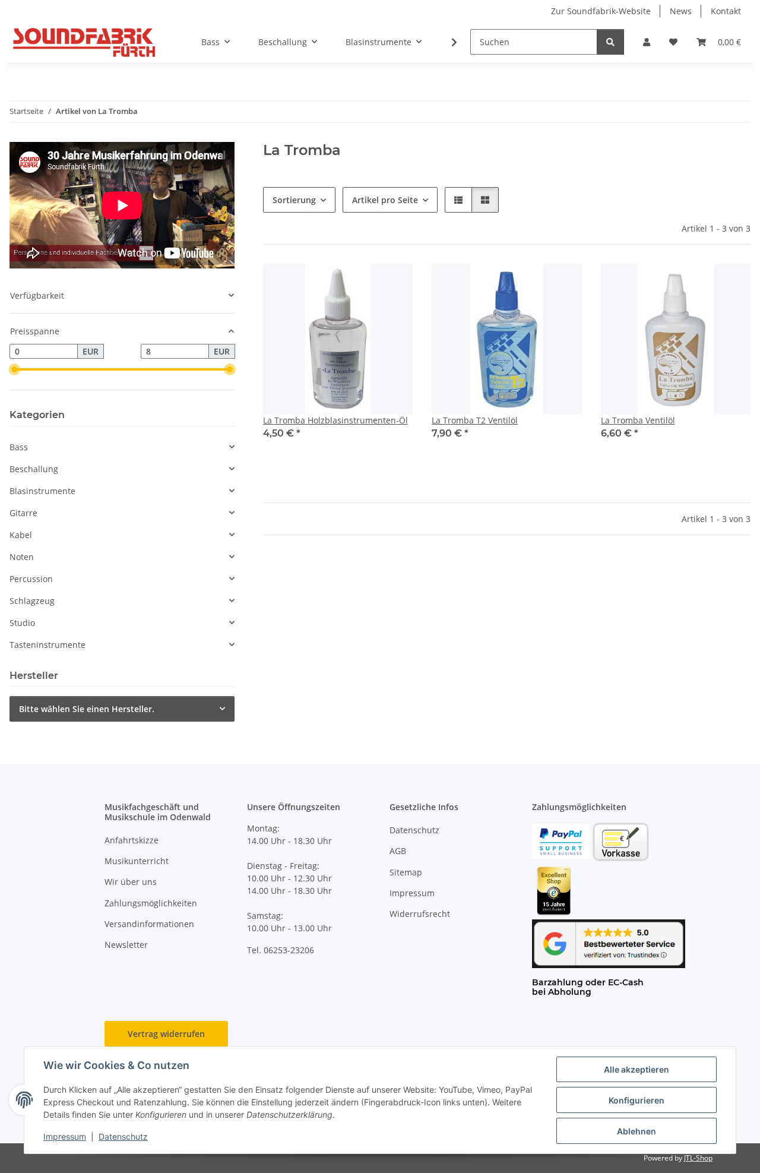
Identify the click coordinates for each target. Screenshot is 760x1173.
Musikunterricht (136, 861)
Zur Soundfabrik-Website (601, 11)
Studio (22, 622)
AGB (398, 850)
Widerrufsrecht (420, 913)
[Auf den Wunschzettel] (392, 284)
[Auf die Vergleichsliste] (362, 284)
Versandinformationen (149, 923)
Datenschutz (123, 1136)
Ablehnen (636, 1131)
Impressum (64, 1136)
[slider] (14, 369)
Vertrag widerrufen (166, 1033)
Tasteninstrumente (48, 644)
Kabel (21, 534)
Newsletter (126, 944)
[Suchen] (610, 42)
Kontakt (726, 11)
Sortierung (294, 199)
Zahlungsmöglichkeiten (150, 903)
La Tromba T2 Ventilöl (475, 420)
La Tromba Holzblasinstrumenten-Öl (335, 420)
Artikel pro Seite (385, 199)
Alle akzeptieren (636, 1069)
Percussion (31, 578)
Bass (19, 447)
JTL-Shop (698, 1158)
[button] (647, 41)
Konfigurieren (636, 1100)
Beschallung (34, 469)
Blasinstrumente (42, 491)
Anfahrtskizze (131, 840)
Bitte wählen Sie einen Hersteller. (86, 708)
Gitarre (23, 512)
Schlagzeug (32, 600)
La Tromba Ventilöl (638, 420)
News (681, 11)
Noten (22, 556)
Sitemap (406, 872)
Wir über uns (130, 881)
